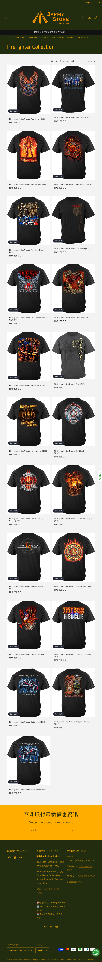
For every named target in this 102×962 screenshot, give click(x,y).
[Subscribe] (72, 830)
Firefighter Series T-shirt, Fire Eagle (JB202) (27, 119)
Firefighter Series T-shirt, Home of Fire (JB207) (73, 117)
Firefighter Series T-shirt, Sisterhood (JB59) (27, 722)
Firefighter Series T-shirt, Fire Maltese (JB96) (72, 586)
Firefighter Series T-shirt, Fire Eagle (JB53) (26, 654)
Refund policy (46, 959)
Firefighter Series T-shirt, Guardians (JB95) (71, 318)
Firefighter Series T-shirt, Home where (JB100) (28, 451)
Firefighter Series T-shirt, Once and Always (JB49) (72, 723)
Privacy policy (59, 959)
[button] (5, 17)
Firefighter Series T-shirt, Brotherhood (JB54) (27, 790)
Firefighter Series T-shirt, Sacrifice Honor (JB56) (71, 452)
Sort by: (54, 61)
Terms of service (73, 959)
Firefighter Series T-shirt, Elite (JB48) (69, 384)
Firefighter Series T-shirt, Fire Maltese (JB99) (27, 184)
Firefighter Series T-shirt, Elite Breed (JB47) (72, 248)
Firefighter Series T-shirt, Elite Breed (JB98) (27, 385)
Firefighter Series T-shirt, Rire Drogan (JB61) (72, 184)
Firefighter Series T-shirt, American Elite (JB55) (26, 251)
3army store (18, 960)
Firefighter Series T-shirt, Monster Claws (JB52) (26, 587)
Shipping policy (88, 959)
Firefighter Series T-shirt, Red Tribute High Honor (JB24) (26, 520)
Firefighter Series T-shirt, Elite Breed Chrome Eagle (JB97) (28, 319)
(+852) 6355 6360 (85, 876)
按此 (80, 882)
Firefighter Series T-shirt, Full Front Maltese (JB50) (72, 655)
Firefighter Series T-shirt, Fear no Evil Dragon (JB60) (73, 520)
